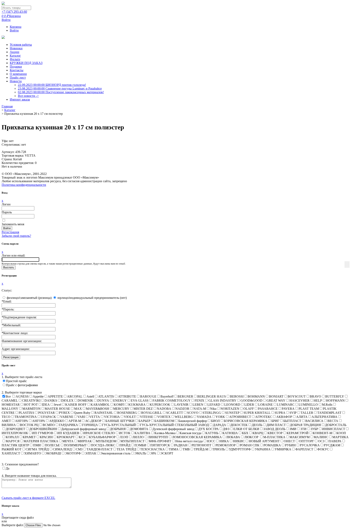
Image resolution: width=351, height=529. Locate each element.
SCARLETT (174, 412)
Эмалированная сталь (115, 453)
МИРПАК (85, 441)
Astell (90, 396)
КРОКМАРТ (66, 437)
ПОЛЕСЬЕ (52, 445)
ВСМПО (49, 425)
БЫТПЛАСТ (292, 421)
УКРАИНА (263, 449)
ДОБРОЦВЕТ (15, 429)
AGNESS (22, 396)
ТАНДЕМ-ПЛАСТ (100, 449)
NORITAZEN (229, 408)
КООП (341, 433)
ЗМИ (292, 429)
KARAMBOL (100, 404)
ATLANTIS (106, 396)
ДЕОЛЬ (257, 425)
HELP (318, 400)
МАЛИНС (321, 437)
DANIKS (50, 400)
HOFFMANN (335, 400)
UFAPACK (48, 416)
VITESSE (146, 416)
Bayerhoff (166, 396)
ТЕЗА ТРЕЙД (126, 449)
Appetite (38, 396)
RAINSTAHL (103, 412)
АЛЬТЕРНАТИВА (324, 416)
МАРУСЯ (13, 441)
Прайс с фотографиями (22, 385)
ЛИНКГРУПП (158, 437)
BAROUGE (148, 396)
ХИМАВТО (32, 453)
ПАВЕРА (334, 441)
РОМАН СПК (249, 445)
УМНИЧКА (283, 449)
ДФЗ (226, 429)
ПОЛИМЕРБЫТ (75, 445)
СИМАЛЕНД (62, 449)
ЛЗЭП (124, 437)
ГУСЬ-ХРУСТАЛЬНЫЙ (119, 425)
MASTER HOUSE (57, 408)
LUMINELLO (308, 404)
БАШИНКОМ (164, 421)
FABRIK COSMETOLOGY (172, 400)
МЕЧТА (68, 441)
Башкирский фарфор (192, 421)
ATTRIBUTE (127, 396)
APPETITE (55, 396)
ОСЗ (321, 441)
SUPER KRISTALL (257, 412)
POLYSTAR (46, 412)
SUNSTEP (232, 412)
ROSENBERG (127, 412)
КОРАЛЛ (12, 437)
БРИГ (275, 421)
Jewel (57, 404)
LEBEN (198, 404)
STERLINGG (212, 412)
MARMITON (31, 408)
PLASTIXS (26, 412)
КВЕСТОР (275, 433)
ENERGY (120, 400)
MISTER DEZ (143, 408)
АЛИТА (302, 416)
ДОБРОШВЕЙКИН (43, 429)
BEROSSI (237, 396)
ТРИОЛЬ (218, 449)
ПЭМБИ (140, 445)
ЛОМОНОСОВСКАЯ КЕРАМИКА (197, 437)
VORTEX (164, 416)
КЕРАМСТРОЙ (298, 433)
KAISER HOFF (76, 404)
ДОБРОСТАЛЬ (335, 425)
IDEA (46, 404)
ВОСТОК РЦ (29, 425)
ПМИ (37, 445)
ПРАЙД (124, 445)
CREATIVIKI (31, 400)
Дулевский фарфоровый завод (173, 429)
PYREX (64, 412)
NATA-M (199, 408)
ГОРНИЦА (90, 425)
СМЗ (79, 449)
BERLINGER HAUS (211, 396)
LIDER (249, 404)
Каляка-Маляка (165, 433)
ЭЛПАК (90, 453)
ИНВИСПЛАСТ (333, 429)
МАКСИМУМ (299, 437)
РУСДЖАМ (332, 445)
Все (8, 396)
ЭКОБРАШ (53, 453)
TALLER (307, 412)
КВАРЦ (257, 433)
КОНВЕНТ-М (322, 433)
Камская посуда (190, 433)
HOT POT (31, 404)
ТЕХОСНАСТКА (152, 449)
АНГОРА (21, 421)
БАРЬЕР (144, 421)
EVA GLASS (139, 400)
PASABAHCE (268, 408)
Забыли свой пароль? (16, 235)
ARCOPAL (74, 396)
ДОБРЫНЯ (118, 429)
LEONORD (232, 404)
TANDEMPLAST (329, 412)
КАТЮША (230, 433)
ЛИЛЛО (138, 437)
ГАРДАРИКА (68, 425)
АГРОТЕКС (263, 416)
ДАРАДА (219, 425)
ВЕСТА (332, 421)
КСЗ (82, 437)
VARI (81, 416)
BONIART (276, 396)
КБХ (245, 433)
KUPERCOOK (160, 404)
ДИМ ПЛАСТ (276, 425)
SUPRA (280, 412)
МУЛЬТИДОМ (106, 441)
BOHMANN (256, 396)
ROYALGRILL (151, 412)
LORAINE (265, 404)
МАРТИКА (340, 437)
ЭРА (153, 453)
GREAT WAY (275, 400)
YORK (220, 416)
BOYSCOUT (297, 396)
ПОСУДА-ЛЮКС (103, 445)
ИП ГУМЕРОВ (42, 433)
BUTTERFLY (334, 396)
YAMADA (204, 416)
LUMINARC (286, 404)
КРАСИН (46, 437)
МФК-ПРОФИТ (160, 441)
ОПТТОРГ (306, 441)
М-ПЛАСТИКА (274, 437)
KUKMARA (137, 404)
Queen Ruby (82, 412)
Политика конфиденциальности (24, 184)
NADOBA (164, 408)
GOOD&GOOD (251, 400)
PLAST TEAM (309, 408)
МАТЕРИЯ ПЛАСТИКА (41, 441)
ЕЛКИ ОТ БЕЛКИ (246, 429)
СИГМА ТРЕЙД (37, 449)
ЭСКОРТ (166, 453)
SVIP (293, 412)
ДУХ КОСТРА (208, 429)
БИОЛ (215, 421)
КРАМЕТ (29, 437)
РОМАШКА (272, 445)
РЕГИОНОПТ (201, 445)
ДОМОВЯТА (139, 429)
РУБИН (290, 445)
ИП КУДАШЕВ (68, 433)
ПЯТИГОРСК (160, 445)
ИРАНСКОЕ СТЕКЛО (99, 433)
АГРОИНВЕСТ (240, 416)
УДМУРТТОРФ (240, 449)
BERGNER (185, 396)
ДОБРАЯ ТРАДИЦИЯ (305, 425)
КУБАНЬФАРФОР (102, 437)
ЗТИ (303, 429)
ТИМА (174, 449)
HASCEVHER (299, 400)
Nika (213, 408)
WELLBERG (184, 416)
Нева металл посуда (189, 441)
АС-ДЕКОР (93, 421)
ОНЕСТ (289, 441)
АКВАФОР (284, 416)
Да (7, 468)
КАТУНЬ (211, 433)
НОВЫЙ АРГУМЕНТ (264, 441)
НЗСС (211, 441)
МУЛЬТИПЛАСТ (132, 441)
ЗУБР (314, 429)
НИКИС (239, 441)
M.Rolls (327, 404)
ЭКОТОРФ (73, 453)
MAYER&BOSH (97, 408)
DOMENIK (85, 400)
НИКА (224, 441)
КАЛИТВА (142, 433)
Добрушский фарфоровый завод (83, 429)
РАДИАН (180, 445)
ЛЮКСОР (251, 437)
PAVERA (288, 408)
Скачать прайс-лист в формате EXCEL (28, 498)
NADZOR (182, 408)
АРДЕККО (56, 421)
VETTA (94, 416)
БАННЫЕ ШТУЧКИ (119, 421)
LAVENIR (181, 404)
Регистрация (10, 232)
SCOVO (192, 412)
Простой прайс (16, 381)
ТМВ (186, 449)
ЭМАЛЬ (140, 453)
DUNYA (103, 400)
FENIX (199, 400)
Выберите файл (13, 525)
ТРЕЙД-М (201, 449)
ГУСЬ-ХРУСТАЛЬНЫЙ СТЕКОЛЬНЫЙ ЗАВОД (174, 425)
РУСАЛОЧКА (310, 445)
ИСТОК (124, 433)
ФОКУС (323, 449)
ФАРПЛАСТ (304, 449)
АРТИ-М (74, 421)
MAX (78, 408)
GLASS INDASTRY (222, 400)
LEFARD (213, 404)
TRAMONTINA (25, 416)
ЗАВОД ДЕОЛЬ (274, 429)
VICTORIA (112, 416)
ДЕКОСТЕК (239, 425)
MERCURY (121, 408)
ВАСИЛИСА (314, 421)
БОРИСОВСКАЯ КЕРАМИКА (245, 421)
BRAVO (315, 396)
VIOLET (130, 416)
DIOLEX (67, 400)
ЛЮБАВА (233, 437)
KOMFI (119, 404)
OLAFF (248, 408)
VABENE (66, 416)
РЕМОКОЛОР (226, 445)
